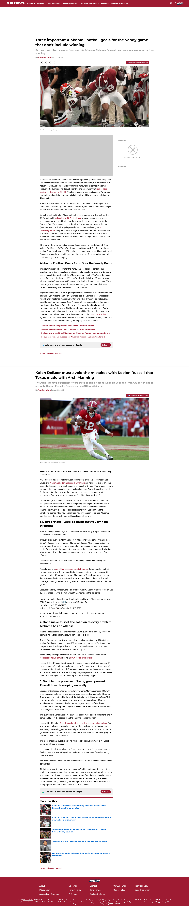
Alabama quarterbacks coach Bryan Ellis (67, 483)
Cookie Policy (119, 890)
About (42, 886)
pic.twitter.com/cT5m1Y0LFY (53, 605)
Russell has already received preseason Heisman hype (83, 723)
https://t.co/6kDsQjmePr (76, 602)
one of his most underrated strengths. (71, 569)
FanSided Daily (141, 886)
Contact (93, 886)
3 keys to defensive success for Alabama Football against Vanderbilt (73, 337)
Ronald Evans (44, 57)
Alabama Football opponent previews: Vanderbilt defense (68, 329)
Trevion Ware (44, 390)
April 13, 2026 (75, 608)
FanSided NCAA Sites (119, 3)
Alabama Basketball (89, 3)
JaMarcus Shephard (98, 314)
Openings (73, 886)
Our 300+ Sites (119, 886)
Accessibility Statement (49, 894)
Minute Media (28, 900)
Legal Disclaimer (142, 890)
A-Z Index (73, 894)
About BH (31, 3)
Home (42, 353)
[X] (171, 3)
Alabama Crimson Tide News (48, 3)
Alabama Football (70, 3)
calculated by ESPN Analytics (68, 218)
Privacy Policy (75, 890)
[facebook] (175, 3)
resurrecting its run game (51, 658)
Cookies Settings (97, 894)
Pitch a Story (44, 890)
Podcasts (104, 3)
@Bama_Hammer (52, 602)
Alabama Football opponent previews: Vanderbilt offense (67, 326)
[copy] (53, 62)
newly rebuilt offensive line (81, 658)
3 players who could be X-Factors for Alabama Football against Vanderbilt (75, 333)
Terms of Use (96, 890)
